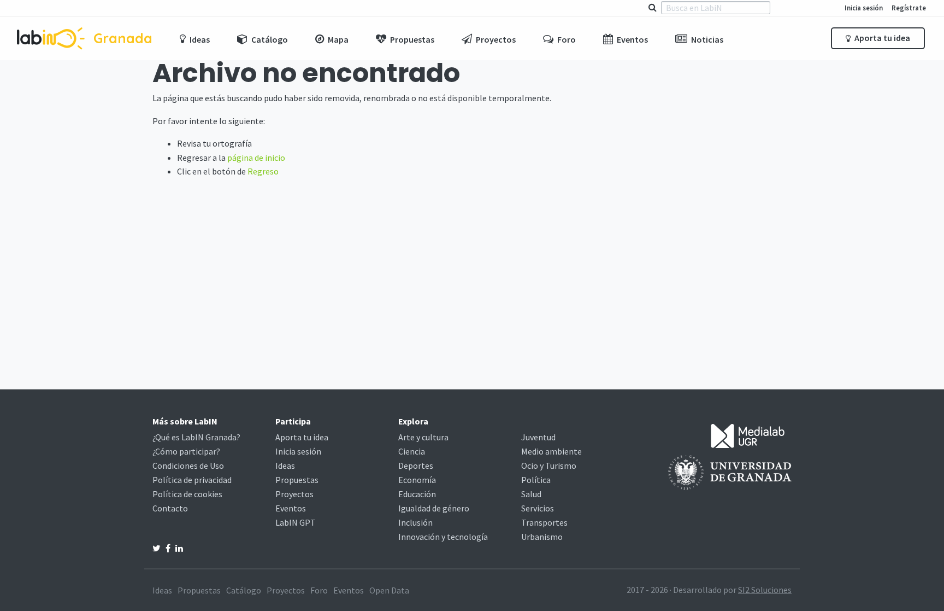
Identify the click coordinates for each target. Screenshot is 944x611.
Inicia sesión (864, 7)
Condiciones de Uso (188, 465)
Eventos (290, 508)
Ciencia (411, 451)
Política (536, 479)
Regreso (263, 171)
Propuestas (296, 479)
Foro (319, 590)
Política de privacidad (192, 479)
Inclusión (415, 522)
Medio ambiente (551, 451)
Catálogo (243, 590)
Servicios (537, 508)
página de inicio (256, 157)
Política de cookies (187, 494)
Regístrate (909, 7)
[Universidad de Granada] (730, 471)
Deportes (415, 465)
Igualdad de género (433, 508)
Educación (417, 494)
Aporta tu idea (881, 37)
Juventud (538, 437)
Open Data (389, 590)
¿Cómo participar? (186, 451)
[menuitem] (194, 38)
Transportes (544, 522)
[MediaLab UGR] (748, 434)
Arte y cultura (423, 437)
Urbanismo (542, 536)
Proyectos (294, 494)
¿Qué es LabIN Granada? (196, 437)
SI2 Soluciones (765, 589)
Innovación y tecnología (443, 536)
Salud (531, 494)
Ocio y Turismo (548, 465)
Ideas (285, 465)
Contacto (170, 508)
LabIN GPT (295, 522)
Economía (417, 479)
